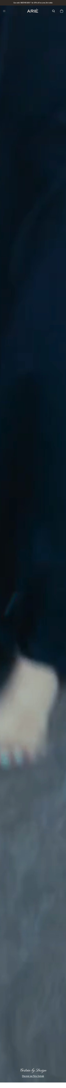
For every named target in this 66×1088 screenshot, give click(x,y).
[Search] (54, 11)
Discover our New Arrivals (33, 1076)
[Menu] (4, 11)
